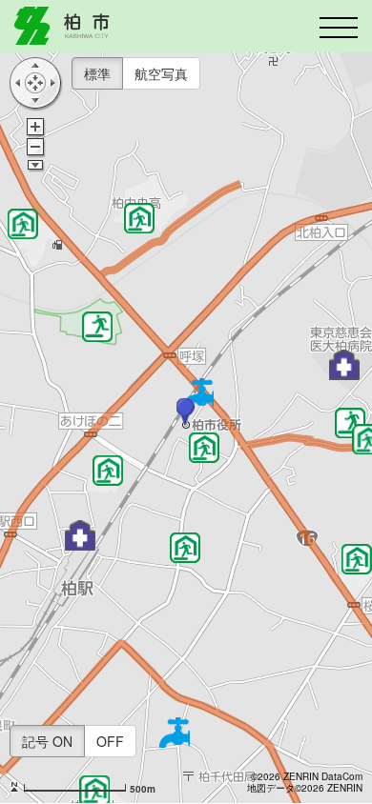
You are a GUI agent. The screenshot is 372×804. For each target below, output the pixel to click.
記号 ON (47, 741)
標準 (97, 73)
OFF (110, 741)
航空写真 (161, 73)
